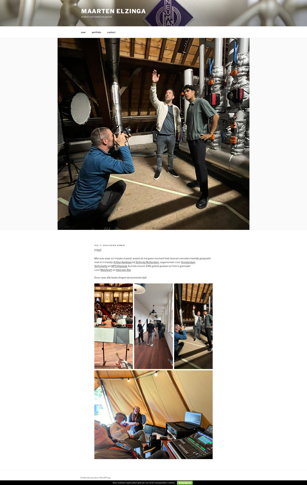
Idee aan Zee (123, 269)
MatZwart (106, 269)
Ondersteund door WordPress (95, 477)
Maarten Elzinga (113, 11)
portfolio (96, 32)
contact (111, 32)
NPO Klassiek (119, 266)
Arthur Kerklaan (122, 262)
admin (121, 245)
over (83, 32)
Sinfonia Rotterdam (147, 262)
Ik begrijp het (185, 482)
